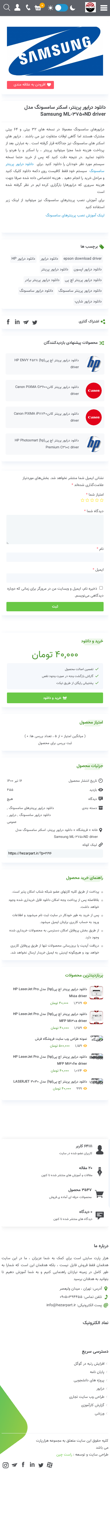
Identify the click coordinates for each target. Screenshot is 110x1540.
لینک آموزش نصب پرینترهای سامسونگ (75, 216)
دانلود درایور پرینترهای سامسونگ (31, 808)
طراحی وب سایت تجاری (86, 1397)
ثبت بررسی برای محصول (55, 743)
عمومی (12, 822)
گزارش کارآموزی (92, 1405)
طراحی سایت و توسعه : (82, 1455)
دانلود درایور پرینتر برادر (42, 280)
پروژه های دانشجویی (89, 1380)
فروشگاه (82, 830)
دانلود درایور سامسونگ (36, 291)
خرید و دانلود (52, 698)
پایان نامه (97, 1372)
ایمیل (98, 570)
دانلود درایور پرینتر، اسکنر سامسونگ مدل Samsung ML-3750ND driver (65, 111)
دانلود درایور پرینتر (54, 270)
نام (100, 549)
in (17, 322)
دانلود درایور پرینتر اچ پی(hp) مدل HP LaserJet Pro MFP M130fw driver (50, 1064)
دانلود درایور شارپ (88, 302)
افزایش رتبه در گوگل (89, 1364)
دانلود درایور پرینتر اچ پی (83, 280)
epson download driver (83, 259)
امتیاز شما (95, 495)
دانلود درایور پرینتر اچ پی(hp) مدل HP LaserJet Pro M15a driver (50, 996)
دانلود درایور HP (23, 259)
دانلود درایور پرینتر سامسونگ (80, 291)
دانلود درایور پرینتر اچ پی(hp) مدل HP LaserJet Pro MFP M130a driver (50, 1021)
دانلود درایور (49, 259)
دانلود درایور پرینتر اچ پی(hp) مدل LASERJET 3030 (50, 1085)
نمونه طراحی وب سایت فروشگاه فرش (61, 1042)
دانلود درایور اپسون (88, 270)
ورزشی (99, 1414)
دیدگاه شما (94, 511)
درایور (12, 815)
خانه (95, 830)
